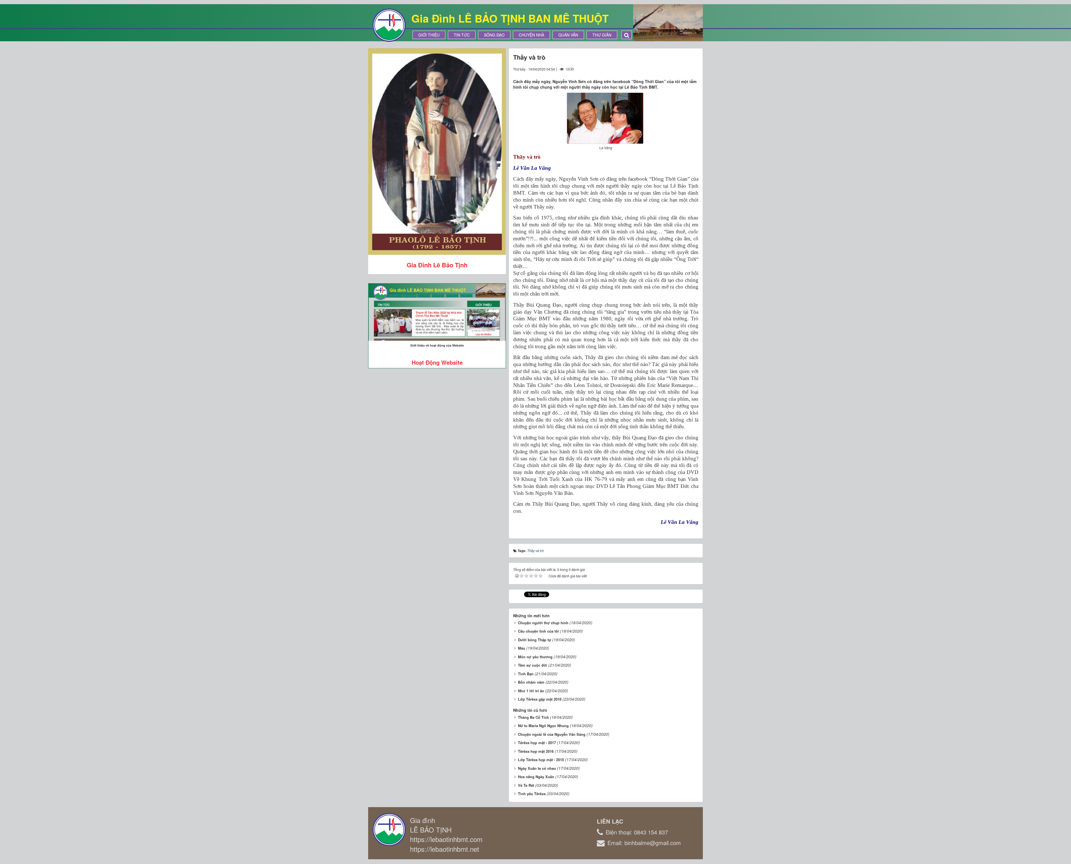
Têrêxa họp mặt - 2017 (537, 742)
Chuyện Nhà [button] (531, 35)
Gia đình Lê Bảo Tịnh (437, 264)
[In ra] (684, 69)
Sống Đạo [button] (494, 35)
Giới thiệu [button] (429, 35)
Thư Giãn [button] (601, 35)
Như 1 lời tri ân (531, 690)
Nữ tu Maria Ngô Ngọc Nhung (543, 725)
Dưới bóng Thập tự (534, 639)
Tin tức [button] (462, 35)
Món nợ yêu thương (535, 656)
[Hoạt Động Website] (437, 312)
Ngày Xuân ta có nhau (537, 768)
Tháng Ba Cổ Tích (533, 717)
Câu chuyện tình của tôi (538, 631)
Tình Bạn (526, 673)
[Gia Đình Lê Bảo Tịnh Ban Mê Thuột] (389, 24)
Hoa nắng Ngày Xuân (536, 776)
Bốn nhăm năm (531, 682)
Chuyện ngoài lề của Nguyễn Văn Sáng (551, 734)
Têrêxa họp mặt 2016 (536, 751)
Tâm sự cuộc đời (532, 665)
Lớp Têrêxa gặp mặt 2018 (539, 699)
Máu (521, 648)
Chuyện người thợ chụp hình (543, 622)
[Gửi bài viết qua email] (673, 69)
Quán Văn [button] (568, 35)
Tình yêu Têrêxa (532, 793)
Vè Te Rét (526, 785)
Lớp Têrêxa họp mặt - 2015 (541, 759)
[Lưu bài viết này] (694, 69)
